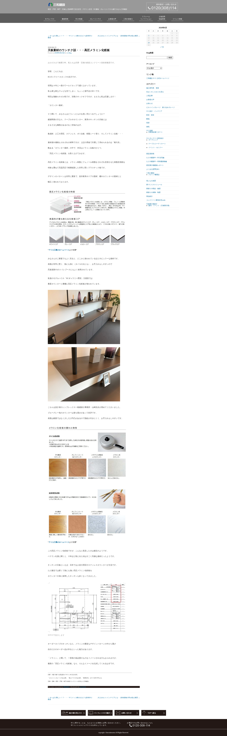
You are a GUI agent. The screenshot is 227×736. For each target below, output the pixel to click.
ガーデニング (153, 140)
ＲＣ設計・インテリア (154, 111)
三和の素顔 (150, 173)
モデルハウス (49, 19)
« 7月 (162, 47)
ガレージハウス (95, 19)
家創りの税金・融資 (153, 188)
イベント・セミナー (155, 147)
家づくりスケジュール (154, 185)
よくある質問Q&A (152, 169)
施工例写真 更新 (152, 88)
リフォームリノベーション (145, 18)
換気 (147, 127)
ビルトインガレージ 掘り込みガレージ (160, 107)
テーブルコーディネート (157, 144)
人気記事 (149, 96)
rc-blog (69, 53)
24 (148, 43)
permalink (83, 687)
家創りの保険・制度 (153, 192)
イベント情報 (177, 19)
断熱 (147, 119)
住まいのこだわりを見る (155, 92)
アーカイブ (150, 64)
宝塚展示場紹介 (151, 204)
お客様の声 (112, 19)
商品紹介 (66, 687)
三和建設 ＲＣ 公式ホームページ (157, 78)
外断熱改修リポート (155, 132)
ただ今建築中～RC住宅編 (155, 158)
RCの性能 (79, 19)
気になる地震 (151, 181)
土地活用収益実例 (162, 18)
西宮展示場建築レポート (155, 165)
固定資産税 (150, 154)
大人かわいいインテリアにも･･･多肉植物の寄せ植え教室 (119, 36)
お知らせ (149, 103)
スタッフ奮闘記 (153, 175)
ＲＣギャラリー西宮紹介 (155, 138)
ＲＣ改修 (149, 130)
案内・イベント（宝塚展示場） (159, 205)
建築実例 (65, 19)
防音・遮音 (150, 115)
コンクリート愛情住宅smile (155, 200)
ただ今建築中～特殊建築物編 (156, 161)
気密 (147, 123)
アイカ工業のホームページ (59, 250)
